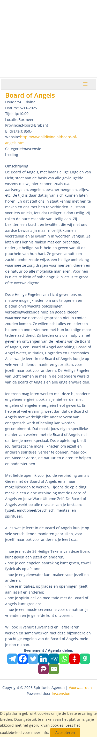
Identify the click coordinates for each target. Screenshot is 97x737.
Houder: (12, 101)
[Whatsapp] (64, 659)
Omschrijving (16, 166)
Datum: (11, 107)
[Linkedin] (43, 659)
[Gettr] (74, 659)
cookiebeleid (11, 732)
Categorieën (15, 148)
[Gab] (85, 659)
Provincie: (13, 125)
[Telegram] (12, 659)
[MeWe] (54, 659)
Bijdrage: (13, 131)
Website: (12, 136)
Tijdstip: (12, 113)
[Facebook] (23, 659)
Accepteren (65, 732)
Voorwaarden (80, 687)
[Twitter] (33, 659)
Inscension (61, 693)
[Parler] (43, 669)
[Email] (54, 669)
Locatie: (11, 119)
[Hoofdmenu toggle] (85, 84)
